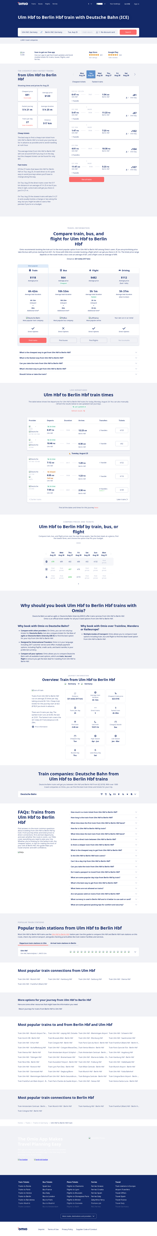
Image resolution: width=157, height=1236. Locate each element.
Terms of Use (53, 1229)
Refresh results (77, 411)
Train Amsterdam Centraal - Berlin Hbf (93, 1052)
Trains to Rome (24, 1186)
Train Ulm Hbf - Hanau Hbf (89, 1081)
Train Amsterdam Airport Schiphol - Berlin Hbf (66, 1052)
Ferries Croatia (97, 1189)
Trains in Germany (40, 1123)
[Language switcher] (101, 4)
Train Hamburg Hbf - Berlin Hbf (121, 1057)
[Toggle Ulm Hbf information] (135, 952)
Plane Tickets (72, 1182)
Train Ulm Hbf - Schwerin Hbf (120, 1033)
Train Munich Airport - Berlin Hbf (122, 1067)
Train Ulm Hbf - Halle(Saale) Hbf (121, 1062)
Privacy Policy (67, 1229)
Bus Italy (46, 1193)
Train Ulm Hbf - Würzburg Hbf (90, 1038)
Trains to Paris (24, 1189)
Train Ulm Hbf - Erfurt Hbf (28, 1043)
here (96, 508)
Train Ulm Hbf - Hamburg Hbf (60, 979)
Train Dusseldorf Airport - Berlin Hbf (62, 1062)
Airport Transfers (122, 1189)
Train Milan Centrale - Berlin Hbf (91, 1067)
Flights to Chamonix (75, 1186)
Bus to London (49, 1196)
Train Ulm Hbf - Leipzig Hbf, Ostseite (62, 1033)
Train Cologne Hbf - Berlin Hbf (60, 1043)
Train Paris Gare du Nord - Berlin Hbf (93, 1043)
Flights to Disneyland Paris (78, 1196)
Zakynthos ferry (98, 1200)
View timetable (27, 125)
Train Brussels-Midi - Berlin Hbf (60, 1038)
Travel (118, 1182)
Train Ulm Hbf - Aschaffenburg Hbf (32, 1047)
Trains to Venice (25, 1193)
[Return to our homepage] (24, 4)
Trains (33, 4)
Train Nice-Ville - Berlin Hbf (28, 1062)
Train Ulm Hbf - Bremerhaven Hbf (61, 1057)
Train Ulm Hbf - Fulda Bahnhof (121, 1071)
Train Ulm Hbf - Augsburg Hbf (121, 1052)
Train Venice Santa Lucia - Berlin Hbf (123, 1081)
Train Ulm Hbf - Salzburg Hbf (90, 979)
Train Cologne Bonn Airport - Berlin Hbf (124, 1076)
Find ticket (27, 98)
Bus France (47, 1189)
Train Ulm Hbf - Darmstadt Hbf (30, 1071)
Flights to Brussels (74, 1193)
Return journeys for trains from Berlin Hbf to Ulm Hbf (40, 1009)
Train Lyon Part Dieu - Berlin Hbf (61, 1067)
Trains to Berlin (24, 1196)
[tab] (79, 81)
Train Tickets (23, 1182)
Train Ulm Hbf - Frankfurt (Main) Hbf (32, 984)
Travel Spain (120, 1196)
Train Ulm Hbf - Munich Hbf (29, 979)
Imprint (41, 1229)
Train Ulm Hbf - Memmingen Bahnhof (33, 1076)
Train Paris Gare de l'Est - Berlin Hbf (123, 1047)
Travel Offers (120, 1193)
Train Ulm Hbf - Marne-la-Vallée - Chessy (94, 1057)
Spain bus (47, 1186)
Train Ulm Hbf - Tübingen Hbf (29, 1057)
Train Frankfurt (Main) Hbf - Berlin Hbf (124, 1043)
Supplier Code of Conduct (86, 1229)
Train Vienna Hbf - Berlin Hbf (29, 1052)
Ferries (55, 4)
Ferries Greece (97, 1186)
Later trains (121, 499)
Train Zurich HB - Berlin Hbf (29, 1038)
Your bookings (115, 4)
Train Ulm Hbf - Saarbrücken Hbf (122, 1038)
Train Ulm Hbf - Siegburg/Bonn (60, 1071)
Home (20, 1123)
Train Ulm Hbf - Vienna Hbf (119, 979)
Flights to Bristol (74, 1200)
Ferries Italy (96, 1196)
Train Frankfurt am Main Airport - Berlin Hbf (35, 1081)
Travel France (121, 1200)
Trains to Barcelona (26, 1200)
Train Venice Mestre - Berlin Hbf (91, 1047)
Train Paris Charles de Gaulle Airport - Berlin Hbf (67, 1081)
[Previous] (46, 554)
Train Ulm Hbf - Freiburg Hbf (89, 1062)
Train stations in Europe (125, 1186)
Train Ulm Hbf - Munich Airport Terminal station (37, 1033)
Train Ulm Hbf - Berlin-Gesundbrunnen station (66, 1076)
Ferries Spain (96, 1193)
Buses (40, 4)
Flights (47, 4)
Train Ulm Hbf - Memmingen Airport (93, 1033)
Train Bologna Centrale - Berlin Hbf (92, 1076)
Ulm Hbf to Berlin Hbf (60, 934)
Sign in (136, 4)
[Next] (134, 74)
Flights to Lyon (73, 1189)
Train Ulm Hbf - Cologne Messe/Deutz (63, 1047)
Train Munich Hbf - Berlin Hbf (90, 1071)
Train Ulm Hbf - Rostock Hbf (29, 1067)
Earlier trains (36, 499)
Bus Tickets (47, 1182)
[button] (74, 32)
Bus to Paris (48, 1200)
